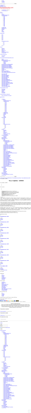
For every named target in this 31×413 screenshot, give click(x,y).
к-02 (2, 34)
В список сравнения (3, 311)
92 (5, 360)
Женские (3, 48)
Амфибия (3, 331)
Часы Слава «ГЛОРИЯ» (7, 388)
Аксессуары (3, 55)
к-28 (2, 38)
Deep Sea (3, 90)
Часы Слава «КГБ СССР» (5, 77)
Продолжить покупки (9, 311)
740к (5, 344)
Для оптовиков (4, 277)
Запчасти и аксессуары (5, 284)
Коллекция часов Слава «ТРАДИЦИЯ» (9, 381)
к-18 (2, 36)
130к (5, 341)
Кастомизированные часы (7, 333)
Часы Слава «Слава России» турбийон (7, 82)
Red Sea (3, 29)
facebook (3, 293)
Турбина (3, 31)
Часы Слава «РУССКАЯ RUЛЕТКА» (7, 80)
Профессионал (4, 69)
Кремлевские (4, 50)
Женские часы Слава (5, 59)
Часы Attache (3, 400)
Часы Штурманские (4, 285)
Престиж (3, 51)
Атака (4, 372)
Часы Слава (3, 286)
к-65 (4, 352)
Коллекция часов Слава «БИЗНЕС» (8, 378)
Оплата (3, 276)
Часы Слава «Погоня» (7, 391)
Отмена (1, 322)
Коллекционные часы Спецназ (6, 60)
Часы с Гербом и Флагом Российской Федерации (8, 72)
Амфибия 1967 (4, 27)
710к (4, 16)
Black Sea (5, 346)
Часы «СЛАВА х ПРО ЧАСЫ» (6, 71)
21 (5, 357)
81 (5, 358)
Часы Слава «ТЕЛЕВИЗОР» (6, 84)
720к (4, 25)
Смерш (4, 62)
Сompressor (3, 92)
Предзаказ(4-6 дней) (1, 230)
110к (4, 23)
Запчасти (3, 56)
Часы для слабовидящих (7, 366)
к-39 (2, 45)
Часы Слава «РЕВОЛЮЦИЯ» (6, 79)
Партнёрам (3, 278)
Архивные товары (4, 290)
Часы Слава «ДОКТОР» (5, 76)
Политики (3, 279)
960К (4, 18)
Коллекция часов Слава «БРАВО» (6, 65)
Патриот (3, 68)
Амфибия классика (4, 15)
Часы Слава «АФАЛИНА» (5, 75)
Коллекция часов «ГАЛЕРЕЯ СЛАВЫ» (7, 64)
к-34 (4, 355)
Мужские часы (4, 405)
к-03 (2, 37)
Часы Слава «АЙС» (4, 73)
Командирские (4, 282)
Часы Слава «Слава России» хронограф (7, 83)
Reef (2, 30)
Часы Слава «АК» (4, 74)
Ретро (4, 364)
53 (5, 359)
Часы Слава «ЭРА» (4, 85)
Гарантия (3, 275)
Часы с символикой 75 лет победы (6, 95)
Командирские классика (5, 41)
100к (4, 21)
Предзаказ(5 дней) (1, 219)
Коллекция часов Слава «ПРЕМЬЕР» (7, 66)
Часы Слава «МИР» (4, 78)
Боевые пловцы (6, 61)
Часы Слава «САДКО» (7, 393)
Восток (3, 283)
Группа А (6, 375)
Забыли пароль (8, 327)
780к (4, 19)
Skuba (4, 348)
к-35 (2, 35)
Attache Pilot (3, 89)
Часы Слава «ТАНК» (6, 396)
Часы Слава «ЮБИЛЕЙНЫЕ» (6, 86)
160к (4, 24)
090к (5, 338)
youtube (3, 295)
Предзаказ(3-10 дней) (1, 269)
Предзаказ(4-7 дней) (1, 247)
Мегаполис (5, 363)
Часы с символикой (4, 289)
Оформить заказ (2, 315)
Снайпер (5, 63)
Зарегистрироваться (3, 330)
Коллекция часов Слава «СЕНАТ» (6, 67)
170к (5, 336)
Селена (3, 70)
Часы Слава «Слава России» (7, 394)
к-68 (2, 39)
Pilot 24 (3, 91)
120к (4, 22)
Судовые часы (4, 52)
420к (4, 17)
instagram (3, 294)
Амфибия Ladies (6, 345)
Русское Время (4, 287)
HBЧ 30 (3, 14)
